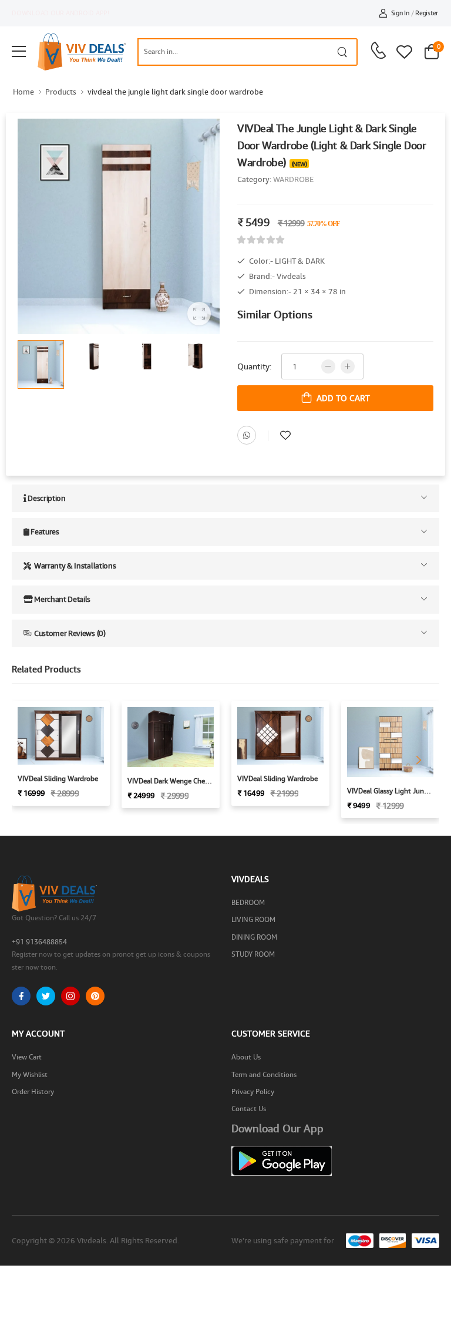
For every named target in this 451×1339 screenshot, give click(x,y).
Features (44, 531)
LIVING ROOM (253, 919)
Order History (33, 1091)
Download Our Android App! (60, 12)
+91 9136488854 (39, 941)
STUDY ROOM (253, 954)
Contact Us (248, 1108)
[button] (419, 760)
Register (426, 12)
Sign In (400, 12)
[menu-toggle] (19, 52)
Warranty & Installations (73, 565)
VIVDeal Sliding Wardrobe (58, 778)
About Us (246, 1056)
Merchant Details (61, 599)
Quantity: (254, 366)
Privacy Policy (252, 1091)
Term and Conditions (264, 1074)
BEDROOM (248, 902)
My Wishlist (30, 1074)
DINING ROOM (254, 937)
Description (46, 498)
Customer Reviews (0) (68, 633)
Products (60, 91)
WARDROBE (293, 179)
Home (23, 91)
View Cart (27, 1056)
